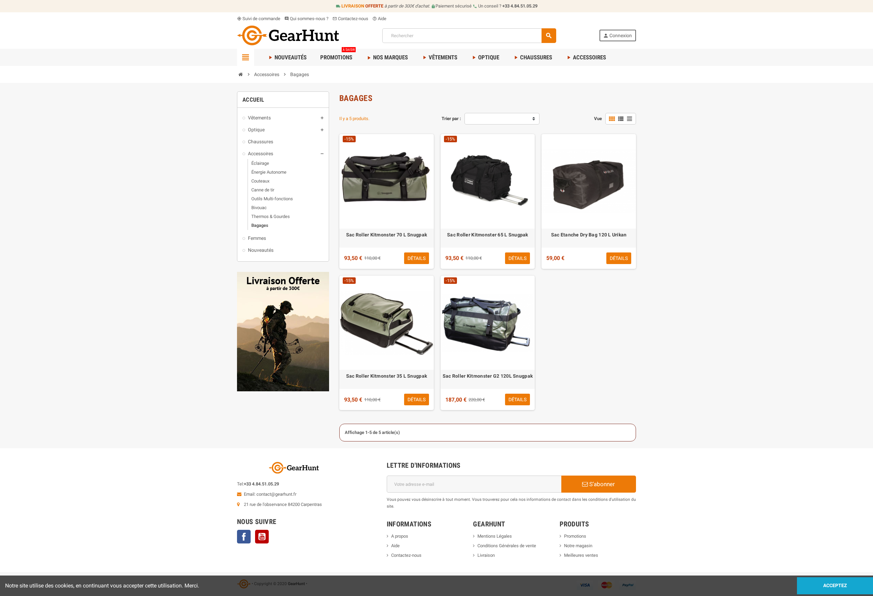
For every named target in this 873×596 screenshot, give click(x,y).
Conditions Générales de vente (506, 545)
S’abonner (601, 484)
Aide (379, 18)
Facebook (244, 536)
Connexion (617, 36)
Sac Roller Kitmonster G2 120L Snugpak (488, 376)
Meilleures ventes (581, 555)
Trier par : (451, 118)
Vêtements (439, 57)
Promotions (337, 55)
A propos (399, 536)
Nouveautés (287, 57)
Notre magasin (578, 545)
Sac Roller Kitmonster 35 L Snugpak (386, 376)
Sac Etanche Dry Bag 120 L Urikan (589, 234)
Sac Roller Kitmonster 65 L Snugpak (487, 234)
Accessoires (586, 57)
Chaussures (532, 57)
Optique (485, 57)
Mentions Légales (494, 536)
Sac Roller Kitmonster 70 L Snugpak (386, 234)
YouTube (262, 536)
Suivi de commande (258, 18)
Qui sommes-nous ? (306, 18)
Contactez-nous (350, 18)
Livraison (486, 555)
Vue (598, 118)
